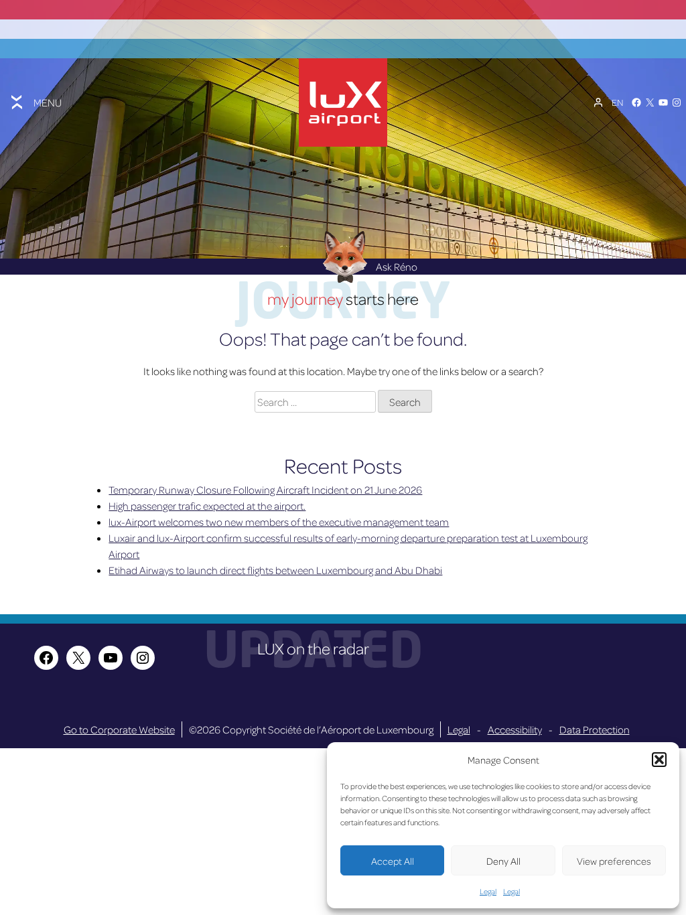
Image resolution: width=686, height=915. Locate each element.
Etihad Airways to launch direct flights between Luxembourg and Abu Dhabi (275, 570)
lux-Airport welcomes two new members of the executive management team (279, 522)
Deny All (503, 861)
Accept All (392, 861)
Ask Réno (396, 266)
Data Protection (594, 729)
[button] (659, 759)
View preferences (614, 861)
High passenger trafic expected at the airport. (207, 505)
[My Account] (598, 102)
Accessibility (515, 729)
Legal (488, 891)
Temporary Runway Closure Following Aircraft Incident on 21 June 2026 (265, 489)
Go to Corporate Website (119, 729)
